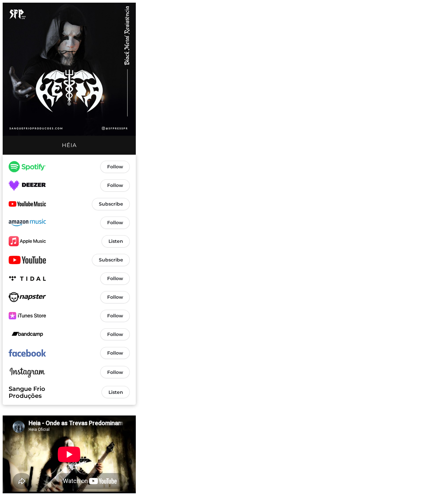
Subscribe (111, 204)
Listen (115, 241)
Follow (115, 167)
